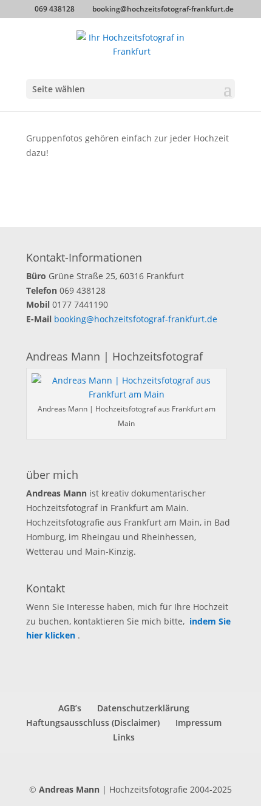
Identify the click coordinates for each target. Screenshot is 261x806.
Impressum (198, 722)
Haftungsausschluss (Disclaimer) (93, 722)
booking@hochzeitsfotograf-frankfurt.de (135, 319)
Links (124, 737)
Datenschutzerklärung (143, 708)
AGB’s (69, 708)
